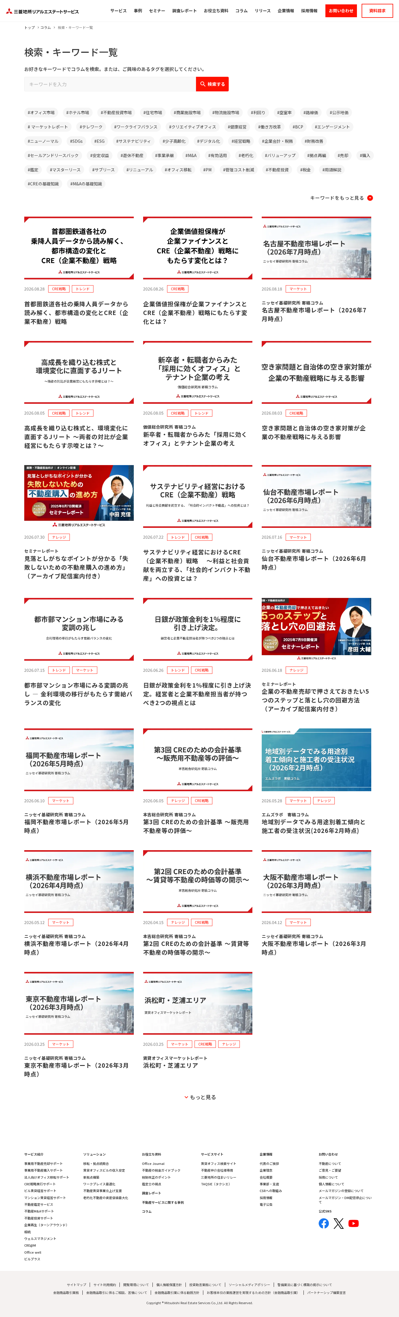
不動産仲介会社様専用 (217, 1170)
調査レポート (151, 1193)
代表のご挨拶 (269, 1163)
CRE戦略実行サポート (40, 1184)
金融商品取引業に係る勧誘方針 (177, 1292)
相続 (27, 1232)
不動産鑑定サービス (38, 1204)
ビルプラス (32, 1259)
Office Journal (153, 1163)
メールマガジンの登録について (341, 1191)
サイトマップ (76, 1285)
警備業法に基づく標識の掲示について (304, 1285)
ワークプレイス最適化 (99, 1184)
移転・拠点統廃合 (96, 1163)
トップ (29, 27)
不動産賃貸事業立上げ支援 (102, 1191)
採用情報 (266, 1198)
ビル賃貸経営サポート (40, 1191)
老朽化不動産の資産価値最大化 (105, 1198)
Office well (32, 1252)
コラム (45, 27)
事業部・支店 (269, 1184)
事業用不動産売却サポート (43, 1163)
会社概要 (266, 1177)
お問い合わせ (328, 1154)
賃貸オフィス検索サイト (218, 1163)
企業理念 (266, 1170)
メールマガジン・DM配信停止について (345, 1200)
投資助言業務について (205, 1285)
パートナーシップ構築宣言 (326, 1292)
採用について (328, 1177)
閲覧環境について (136, 1285)
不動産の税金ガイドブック (161, 1170)
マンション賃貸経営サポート (45, 1198)
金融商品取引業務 (66, 1292)
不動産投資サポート (38, 1218)
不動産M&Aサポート (39, 1211)
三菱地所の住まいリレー (218, 1177)
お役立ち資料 (151, 1154)
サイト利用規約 (104, 1285)
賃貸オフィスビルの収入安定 (104, 1170)
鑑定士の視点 (151, 1184)
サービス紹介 (34, 1154)
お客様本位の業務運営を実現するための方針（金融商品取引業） (253, 1292)
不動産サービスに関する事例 (163, 1202)
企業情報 (266, 1154)
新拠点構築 (91, 1177)
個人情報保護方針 (169, 1285)
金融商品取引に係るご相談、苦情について (116, 1292)
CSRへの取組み (271, 1191)
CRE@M (30, 1245)
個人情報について (331, 1184)
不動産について (330, 1163)
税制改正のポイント (156, 1177)
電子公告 (266, 1204)
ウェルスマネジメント (40, 1238)
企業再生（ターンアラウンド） (46, 1225)
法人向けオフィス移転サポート (46, 1177)
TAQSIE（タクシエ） (216, 1184)
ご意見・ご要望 (330, 1170)
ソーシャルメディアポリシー (249, 1285)
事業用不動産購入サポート (43, 1170)
